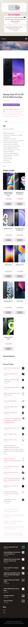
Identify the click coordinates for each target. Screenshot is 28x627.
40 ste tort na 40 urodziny (12, 111)
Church (5, 623)
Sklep (4, 610)
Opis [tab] (6, 121)
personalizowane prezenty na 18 (11, 114)
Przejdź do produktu (11, 105)
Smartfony (21, 109)
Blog (4, 612)
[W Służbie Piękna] (14, 10)
